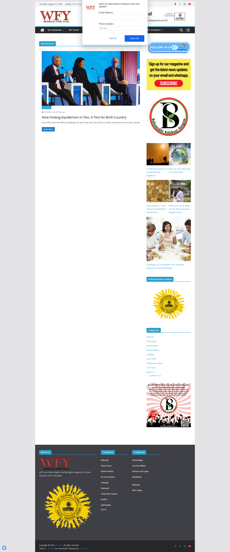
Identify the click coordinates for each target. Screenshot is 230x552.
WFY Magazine (54, 30)
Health (104, 499)
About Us (151, 372)
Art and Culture (153, 350)
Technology (137, 460)
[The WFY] (42, 30)
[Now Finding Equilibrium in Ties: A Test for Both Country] (91, 78)
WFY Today (74, 30)
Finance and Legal (140, 471)
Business (136, 484)
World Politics (152, 345)
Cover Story (152, 341)
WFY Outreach (153, 30)
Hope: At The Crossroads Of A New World (179, 170)
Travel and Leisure (154, 363)
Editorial (150, 337)
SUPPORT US (155, 375)
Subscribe (134, 38)
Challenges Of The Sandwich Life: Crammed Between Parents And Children (165, 266)
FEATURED (151, 359)
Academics (137, 477)
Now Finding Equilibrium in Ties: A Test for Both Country (84, 117)
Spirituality (106, 505)
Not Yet (112, 38)
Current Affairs (139, 465)
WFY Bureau (60, 112)
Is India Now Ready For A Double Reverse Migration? (157, 172)
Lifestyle (150, 354)
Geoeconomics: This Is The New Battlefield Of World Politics (156, 209)
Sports (103, 509)
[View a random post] (187, 30)
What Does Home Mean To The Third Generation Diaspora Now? (179, 209)
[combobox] (103, 28)
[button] (62, 30)
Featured (105, 488)
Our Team (151, 367)
